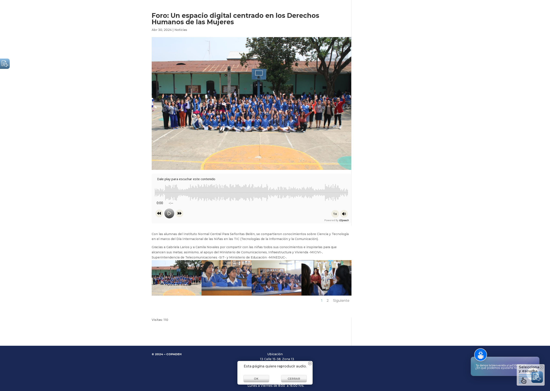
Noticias (180, 30)
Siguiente (341, 301)
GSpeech (344, 220)
